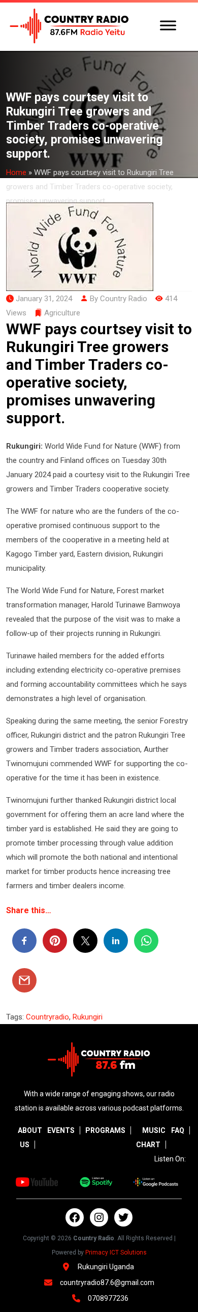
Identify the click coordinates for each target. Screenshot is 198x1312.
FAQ (177, 1130)
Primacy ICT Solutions (116, 1252)
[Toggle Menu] (168, 25)
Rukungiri (88, 1017)
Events (61, 1130)
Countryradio (47, 1017)
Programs (105, 1130)
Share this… (28, 910)
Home (16, 172)
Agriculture (62, 312)
